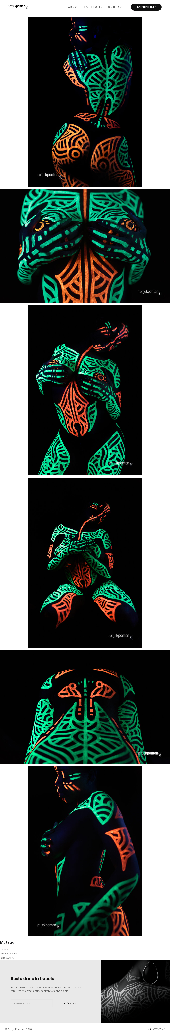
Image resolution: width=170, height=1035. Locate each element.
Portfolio (93, 7)
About (73, 7)
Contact (116, 7)
